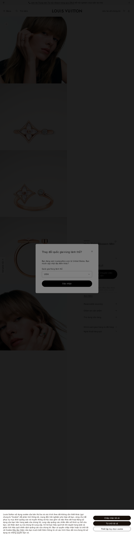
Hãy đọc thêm (18, 530)
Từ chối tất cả (112, 523)
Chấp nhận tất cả (111, 518)
